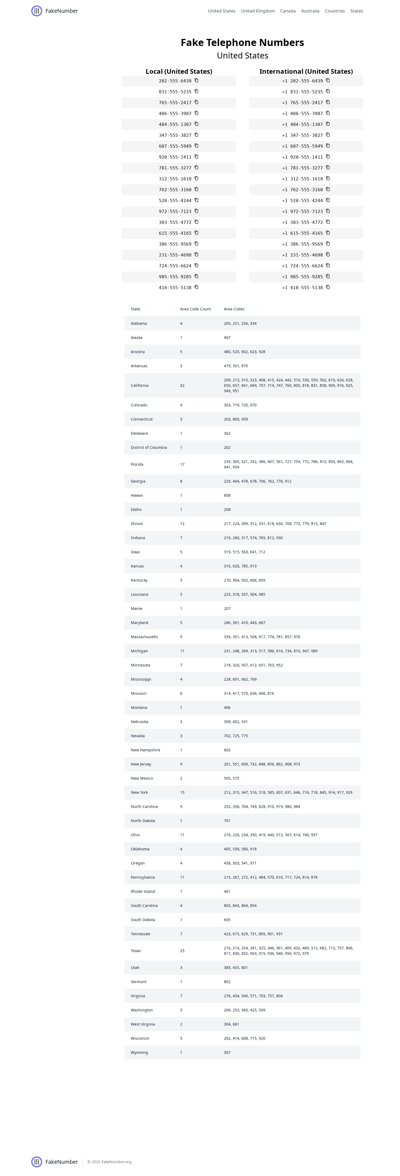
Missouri (139, 693)
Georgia (138, 481)
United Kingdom (258, 11)
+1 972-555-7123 (304, 211)
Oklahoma (140, 848)
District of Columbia (149, 447)
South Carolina (144, 905)
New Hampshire (145, 749)
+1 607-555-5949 (304, 146)
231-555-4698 (176, 255)
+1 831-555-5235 (304, 91)
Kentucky (139, 580)
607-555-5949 (176, 146)
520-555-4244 (176, 200)
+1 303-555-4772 (304, 222)
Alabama (139, 323)
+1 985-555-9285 (304, 276)
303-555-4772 (176, 222)
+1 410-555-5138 (304, 287)
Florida (137, 464)
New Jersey (141, 764)
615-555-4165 (176, 233)
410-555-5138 (176, 287)
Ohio (135, 834)
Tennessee (140, 933)
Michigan (139, 650)
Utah (135, 967)
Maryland (139, 622)
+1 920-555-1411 (304, 157)
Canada (288, 11)
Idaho (136, 509)
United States (222, 11)
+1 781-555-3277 (304, 168)
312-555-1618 (176, 178)
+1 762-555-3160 (304, 189)
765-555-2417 (176, 102)
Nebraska (139, 721)
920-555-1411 (176, 157)
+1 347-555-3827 (304, 135)
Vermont (138, 981)
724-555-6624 (176, 265)
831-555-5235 (176, 91)
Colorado (139, 405)
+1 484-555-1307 (304, 124)
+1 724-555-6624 (304, 265)
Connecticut (142, 419)
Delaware (139, 433)
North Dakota (143, 820)
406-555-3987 (176, 113)
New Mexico (142, 778)
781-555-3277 (176, 168)
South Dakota (143, 919)
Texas (136, 950)
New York (139, 792)
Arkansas (139, 365)
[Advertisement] (200, 1107)
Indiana (138, 537)
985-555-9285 (176, 276)
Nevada (138, 735)
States (356, 11)
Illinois (137, 523)
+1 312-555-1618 (304, 178)
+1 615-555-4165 (304, 233)
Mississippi (141, 679)
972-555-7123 (176, 211)
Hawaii (137, 495)
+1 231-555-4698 (304, 255)
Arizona (138, 351)
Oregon (138, 863)
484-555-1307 (176, 124)
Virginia (138, 995)
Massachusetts (144, 636)
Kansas (137, 566)
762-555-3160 (176, 189)
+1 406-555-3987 (304, 113)
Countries (335, 11)
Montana (139, 707)
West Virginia (143, 1024)
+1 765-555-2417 (304, 102)
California (140, 385)
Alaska (137, 337)
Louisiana (139, 594)
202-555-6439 (176, 81)
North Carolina (144, 806)
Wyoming (139, 1052)
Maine (136, 608)
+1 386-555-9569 (304, 244)
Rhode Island (143, 891)
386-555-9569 (176, 244)
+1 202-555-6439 (304, 81)
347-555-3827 (176, 135)
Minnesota (140, 665)
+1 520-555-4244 (304, 200)
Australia (310, 11)
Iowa (135, 551)
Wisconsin (140, 1038)
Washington (142, 1010)
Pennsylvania (143, 877)
